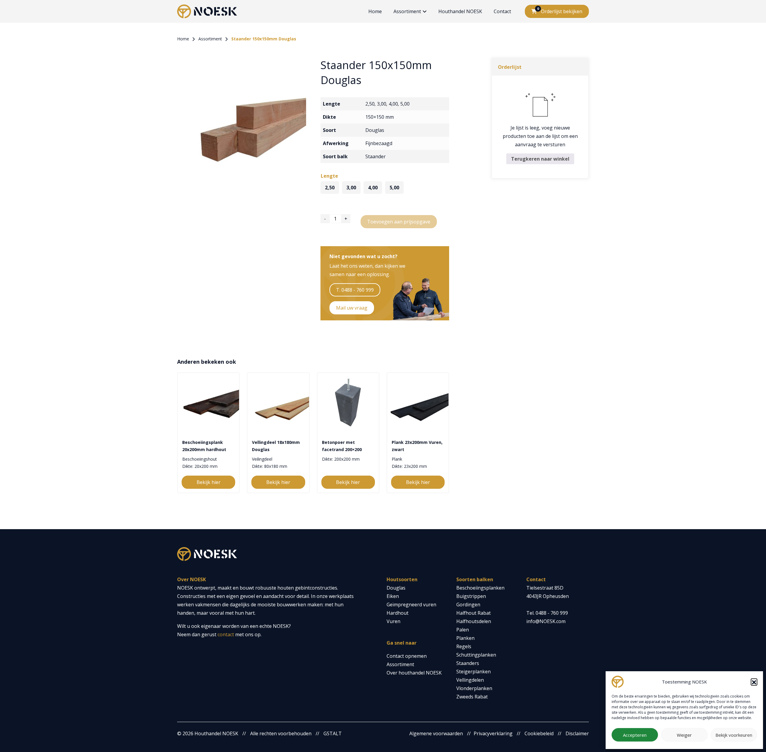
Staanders (467, 663)
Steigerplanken (473, 671)
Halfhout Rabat (473, 613)
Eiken (393, 596)
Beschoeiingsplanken (480, 587)
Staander (375, 156)
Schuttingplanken (476, 654)
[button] (754, 682)
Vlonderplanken (474, 688)
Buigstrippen (471, 596)
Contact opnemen (407, 656)
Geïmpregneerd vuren (411, 604)
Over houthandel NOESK (414, 672)
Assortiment (407, 11)
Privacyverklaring (493, 733)
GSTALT (332, 733)
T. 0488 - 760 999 (355, 290)
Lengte (329, 176)
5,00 (405, 104)
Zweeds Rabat (472, 696)
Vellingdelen (470, 680)
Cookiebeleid (539, 733)
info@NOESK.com (546, 621)
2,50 (370, 104)
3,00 (381, 104)
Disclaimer (577, 733)
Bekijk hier (209, 482)
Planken (465, 638)
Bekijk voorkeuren (733, 735)
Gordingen (468, 604)
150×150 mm (379, 117)
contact (226, 634)
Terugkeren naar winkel (540, 159)
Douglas (374, 130)
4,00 (393, 104)
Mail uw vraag (351, 308)
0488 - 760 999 (552, 613)
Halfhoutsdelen (473, 621)
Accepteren (635, 735)
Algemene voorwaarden (436, 733)
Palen (462, 629)
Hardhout (397, 613)
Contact (502, 11)
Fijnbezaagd (378, 143)
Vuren (393, 621)
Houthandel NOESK (460, 11)
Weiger (684, 735)
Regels (463, 646)
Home (375, 11)
